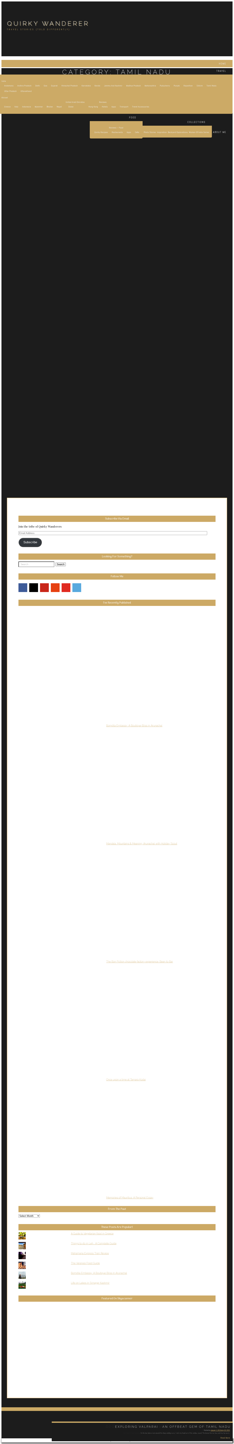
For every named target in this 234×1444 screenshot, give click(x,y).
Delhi (37, 85)
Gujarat (54, 85)
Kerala (97, 85)
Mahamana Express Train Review (90, 1253)
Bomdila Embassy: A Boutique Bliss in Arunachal (99, 1273)
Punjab (177, 85)
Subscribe (30, 542)
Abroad (4, 97)
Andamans (9, 85)
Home (222, 63)
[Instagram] (33, 587)
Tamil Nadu (211, 85)
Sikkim (200, 85)
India (3, 81)
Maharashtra (150, 85)
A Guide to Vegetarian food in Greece (92, 1233)
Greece (7, 106)
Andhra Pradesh (24, 85)
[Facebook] (22, 587)
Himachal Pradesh (69, 85)
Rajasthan (188, 85)
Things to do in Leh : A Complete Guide (93, 1243)
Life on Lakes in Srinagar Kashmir (90, 1282)
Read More (225, 1437)
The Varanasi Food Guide (85, 1263)
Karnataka (86, 85)
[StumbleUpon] (55, 587)
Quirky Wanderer (48, 23)
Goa (45, 85)
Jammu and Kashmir (113, 85)
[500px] (76, 587)
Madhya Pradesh (133, 85)
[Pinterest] (44, 587)
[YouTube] (66, 587)
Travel (221, 71)
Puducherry (165, 85)
